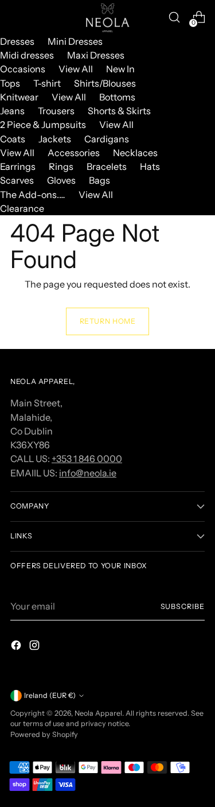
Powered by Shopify (44, 734)
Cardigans (106, 139)
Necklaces (135, 152)
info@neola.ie (87, 473)
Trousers (56, 111)
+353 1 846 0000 (87, 458)
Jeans (12, 111)
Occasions (22, 69)
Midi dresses (27, 55)
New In (120, 69)
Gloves (61, 180)
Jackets (54, 139)
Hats (150, 166)
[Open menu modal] (16, 17)
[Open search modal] (174, 17)
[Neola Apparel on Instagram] (35, 646)
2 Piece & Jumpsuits (43, 124)
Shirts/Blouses (105, 83)
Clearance (22, 208)
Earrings (18, 166)
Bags (99, 180)
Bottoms (117, 97)
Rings (61, 166)
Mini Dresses (75, 41)
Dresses (17, 41)
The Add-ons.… (32, 194)
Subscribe (183, 606)
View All (75, 69)
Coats (12, 139)
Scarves (17, 180)
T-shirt (47, 83)
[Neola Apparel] (108, 17)
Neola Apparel (98, 713)
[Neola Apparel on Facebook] (17, 646)
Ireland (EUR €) (50, 695)
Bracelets (107, 166)
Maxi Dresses (95, 55)
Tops (10, 83)
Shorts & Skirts (119, 111)
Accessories (74, 152)
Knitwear (19, 97)
